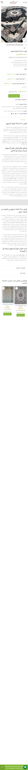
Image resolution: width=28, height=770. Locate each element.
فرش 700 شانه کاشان (10, 106)
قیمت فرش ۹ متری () (16, 79)
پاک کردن (24, 87)
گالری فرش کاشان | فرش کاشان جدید (14, 45)
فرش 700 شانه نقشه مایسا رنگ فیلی (20, 306)
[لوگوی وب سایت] (14, 2)
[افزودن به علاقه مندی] (16, 288)
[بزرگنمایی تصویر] (24, 39)
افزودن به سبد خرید (14, 96)
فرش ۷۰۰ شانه (12, 178)
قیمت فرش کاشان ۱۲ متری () (14, 83)
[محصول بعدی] (23, 48)
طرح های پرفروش (19, 106)
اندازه (25, 69)
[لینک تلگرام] (12, 114)
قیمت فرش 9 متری (8, 111)
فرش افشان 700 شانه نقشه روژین (7, 305)
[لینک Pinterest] (16, 114)
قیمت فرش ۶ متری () (16, 74)
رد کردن (2, 767)
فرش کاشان (21, 255)
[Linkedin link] (14, 114)
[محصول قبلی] (26, 48)
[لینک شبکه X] (18, 114)
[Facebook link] (19, 114)
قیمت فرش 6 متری (18, 111)
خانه (26, 45)
